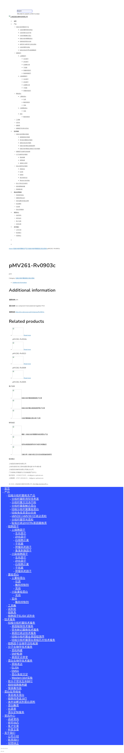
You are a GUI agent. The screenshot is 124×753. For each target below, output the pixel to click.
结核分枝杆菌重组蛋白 (26, 38)
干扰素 (25, 67)
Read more (27, 335)
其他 (24, 105)
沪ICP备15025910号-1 (40, 484)
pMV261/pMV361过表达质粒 (28, 44)
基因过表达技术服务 (25, 143)
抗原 (24, 99)
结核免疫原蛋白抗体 (25, 41)
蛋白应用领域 (18, 192)
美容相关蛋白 (20, 195)
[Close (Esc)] (1, 748)
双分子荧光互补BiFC (22, 183)
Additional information (20, 282)
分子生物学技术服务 (22, 154)
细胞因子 (18, 53)
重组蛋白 (18, 93)
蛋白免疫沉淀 (23, 177)
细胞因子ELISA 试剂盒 (22, 128)
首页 (15, 21)
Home (11, 248)
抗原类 (18, 206)
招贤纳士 (18, 235)
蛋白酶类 (18, 203)
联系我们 (18, 232)
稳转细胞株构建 (20, 186)
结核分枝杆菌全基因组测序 (27, 145)
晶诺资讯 (18, 215)
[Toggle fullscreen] (5, 748)
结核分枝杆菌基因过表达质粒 (37, 248)
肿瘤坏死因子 (27, 70)
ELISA (21, 172)
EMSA (21, 174)
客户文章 (18, 221)
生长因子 (26, 59)
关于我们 (16, 227)
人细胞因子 (23, 56)
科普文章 (18, 224)
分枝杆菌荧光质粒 (25, 47)
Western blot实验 (25, 180)
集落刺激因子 (27, 73)
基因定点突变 (23, 163)
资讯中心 (16, 212)
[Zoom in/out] (7, 748)
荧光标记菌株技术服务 (26, 140)
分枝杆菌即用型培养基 (26, 30)
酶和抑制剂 (26, 102)
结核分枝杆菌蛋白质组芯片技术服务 (30, 148)
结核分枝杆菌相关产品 (22, 27)
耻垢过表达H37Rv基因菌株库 (28, 50)
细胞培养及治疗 (20, 198)
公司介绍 (18, 230)
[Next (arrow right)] (3, 751)
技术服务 (16, 131)
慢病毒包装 (19, 189)
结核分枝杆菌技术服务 (22, 134)
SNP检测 (22, 160)
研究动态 (18, 218)
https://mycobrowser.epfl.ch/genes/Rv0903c (29, 312)
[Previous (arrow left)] (1, 751)
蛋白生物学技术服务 (22, 166)
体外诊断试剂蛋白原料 (22, 201)
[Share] (3, 748)
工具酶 (18, 119)
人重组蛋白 (23, 96)
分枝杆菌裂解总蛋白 (25, 35)
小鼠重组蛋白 (23, 108)
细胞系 (18, 125)
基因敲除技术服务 (25, 137)
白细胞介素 (26, 64)
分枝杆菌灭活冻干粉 (25, 32)
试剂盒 (18, 122)
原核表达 (22, 169)
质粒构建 (22, 157)
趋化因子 (26, 61)
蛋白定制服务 (20, 209)
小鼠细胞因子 (23, 76)
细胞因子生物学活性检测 (23, 151)
